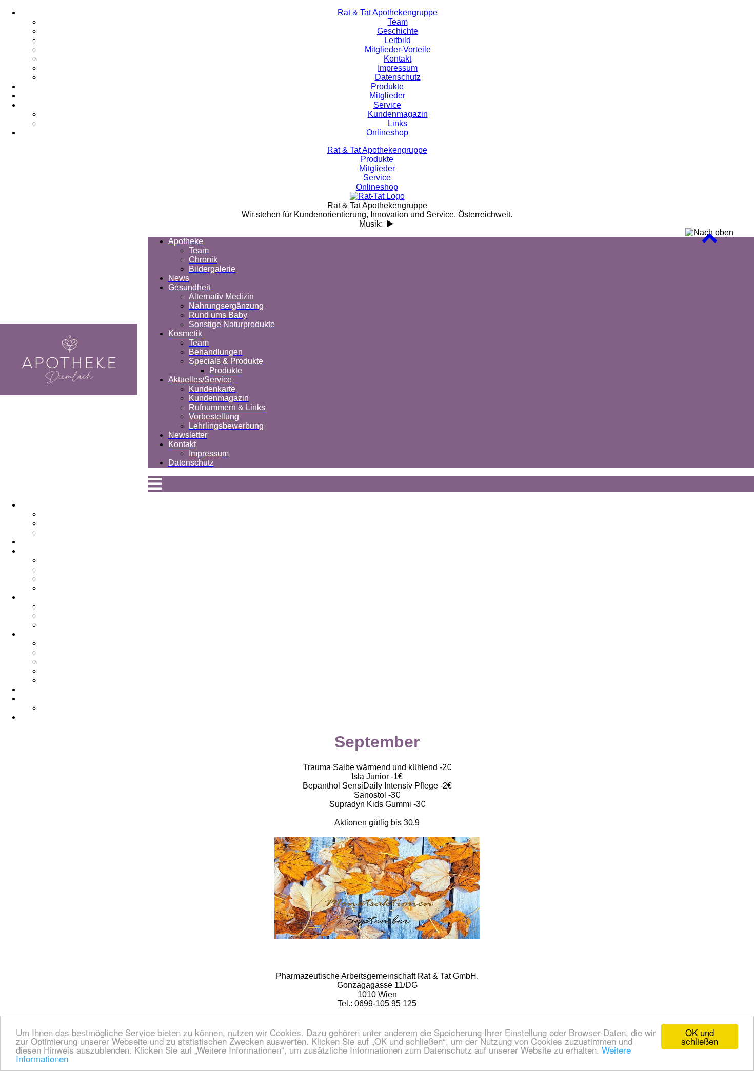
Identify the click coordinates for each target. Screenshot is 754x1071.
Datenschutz (387, 717)
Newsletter (387, 689)
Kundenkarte (397, 643)
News (387, 541)
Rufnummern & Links (398, 661)
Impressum (398, 707)
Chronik (397, 523)
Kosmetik (387, 597)
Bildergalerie (397, 532)
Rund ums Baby (397, 578)
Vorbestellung (397, 670)
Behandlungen (398, 615)
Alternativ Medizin (397, 560)
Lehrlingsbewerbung (397, 680)
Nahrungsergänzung (397, 569)
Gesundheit (387, 551)
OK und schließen (699, 1036)
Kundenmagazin (398, 652)
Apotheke (387, 504)
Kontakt (387, 698)
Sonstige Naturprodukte (397, 587)
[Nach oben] (709, 240)
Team (398, 514)
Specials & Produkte (398, 624)
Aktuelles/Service (387, 634)
